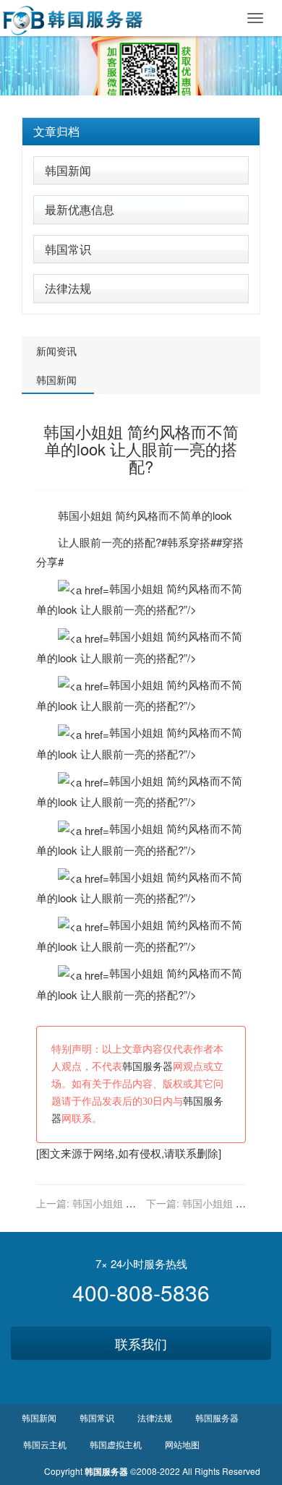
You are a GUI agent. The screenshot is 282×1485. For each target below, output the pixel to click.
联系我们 (141, 1343)
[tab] (141, 131)
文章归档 (56, 131)
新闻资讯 (56, 350)
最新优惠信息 (79, 209)
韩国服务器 (147, 1066)
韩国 (69, 515)
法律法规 (68, 288)
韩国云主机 (45, 1444)
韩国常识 (68, 249)
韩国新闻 (68, 170)
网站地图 (182, 1444)
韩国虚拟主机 (116, 1444)
